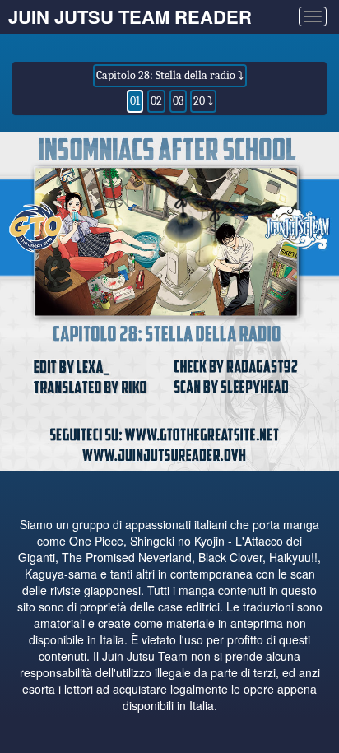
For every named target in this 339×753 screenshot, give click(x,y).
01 (135, 101)
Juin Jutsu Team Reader (130, 16)
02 (156, 101)
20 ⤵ (203, 101)
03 (178, 101)
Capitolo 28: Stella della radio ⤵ (170, 75)
